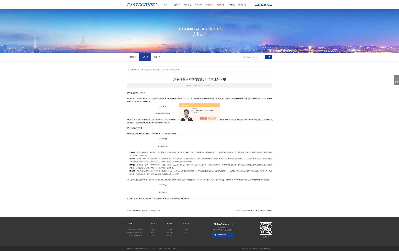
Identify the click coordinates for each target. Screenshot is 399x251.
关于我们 (176, 5)
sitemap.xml (268, 248)
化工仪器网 (253, 248)
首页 (166, 5)
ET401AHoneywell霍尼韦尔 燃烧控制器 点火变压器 (135, 235)
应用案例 (153, 232)
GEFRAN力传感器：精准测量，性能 (146, 210)
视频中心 (220, 5)
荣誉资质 (169, 235)
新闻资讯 (198, 5)
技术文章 (209, 5)
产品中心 (187, 5)
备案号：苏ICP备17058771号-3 (169, 248)
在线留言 (231, 5)
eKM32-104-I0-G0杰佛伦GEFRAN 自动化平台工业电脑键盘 (135, 229)
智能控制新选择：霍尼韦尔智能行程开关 (257, 210)
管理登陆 (261, 248)
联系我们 (242, 5)
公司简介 (169, 229)
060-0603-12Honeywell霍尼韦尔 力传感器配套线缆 (135, 232)
